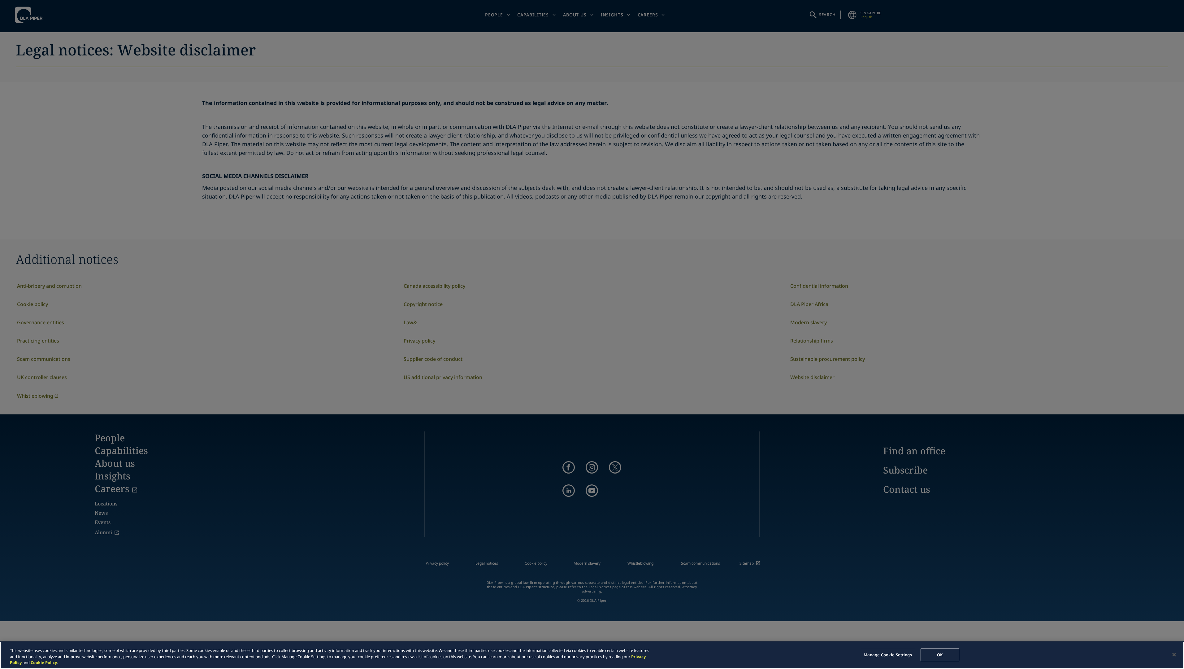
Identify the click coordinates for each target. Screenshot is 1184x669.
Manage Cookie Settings (888, 654)
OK (940, 654)
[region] (592, 655)
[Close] (1174, 654)
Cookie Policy (44, 662)
